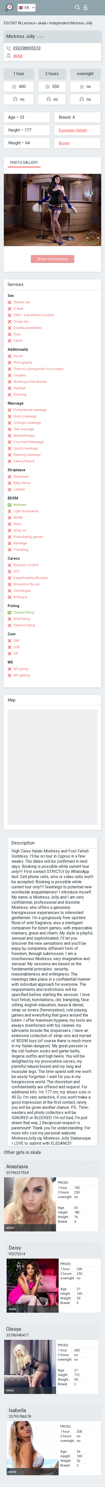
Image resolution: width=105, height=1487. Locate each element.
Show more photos (52, 259)
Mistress (20, 505)
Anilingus (20, 597)
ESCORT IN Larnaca (19, 23)
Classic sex (22, 302)
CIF (16, 653)
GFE (16, 571)
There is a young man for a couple (38, 369)
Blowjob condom (26, 565)
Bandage (20, 543)
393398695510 (27, 48)
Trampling (21, 549)
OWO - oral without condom (34, 315)
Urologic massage (27, 423)
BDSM (18, 517)
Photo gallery (24, 162)
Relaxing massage (27, 455)
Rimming (20, 394)
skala (42, 23)
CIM (16, 640)
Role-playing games (28, 537)
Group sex (21, 321)
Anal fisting (22, 619)
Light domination (26, 511)
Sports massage (26, 448)
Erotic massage (25, 416)
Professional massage (30, 410)
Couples (20, 375)
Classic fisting (24, 612)
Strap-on (20, 530)
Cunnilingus (22, 590)
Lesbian (19, 489)
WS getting (22, 675)
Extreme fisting (24, 625)
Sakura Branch (24, 461)
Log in (87, 6)
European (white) (73, 130)
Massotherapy (24, 435)
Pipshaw (20, 388)
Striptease (21, 476)
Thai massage (24, 429)
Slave (17, 524)
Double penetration (28, 328)
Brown (64, 143)
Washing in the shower (30, 382)
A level (18, 308)
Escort (18, 356)
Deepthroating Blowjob (31, 578)
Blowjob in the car (27, 584)
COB (17, 647)
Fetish (18, 341)
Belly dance (22, 483)
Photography (23, 362)
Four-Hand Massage (29, 442)
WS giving (21, 669)
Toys (17, 334)
